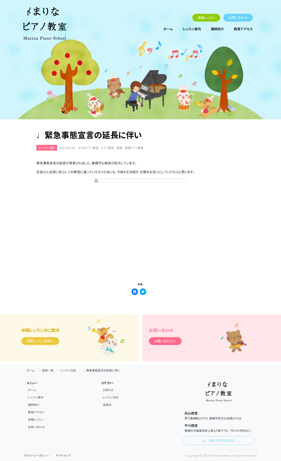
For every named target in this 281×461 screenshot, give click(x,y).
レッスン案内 (192, 29)
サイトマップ (63, 455)
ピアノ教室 (107, 148)
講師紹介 (217, 29)
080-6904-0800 (221, 440)
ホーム (168, 29)
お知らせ (108, 390)
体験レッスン (206, 18)
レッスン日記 (47, 147)
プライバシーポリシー (36, 455)
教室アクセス (243, 29)
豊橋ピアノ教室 (134, 148)
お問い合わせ (238, 18)
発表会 (107, 404)
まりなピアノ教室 (89, 148)
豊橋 (119, 148)
